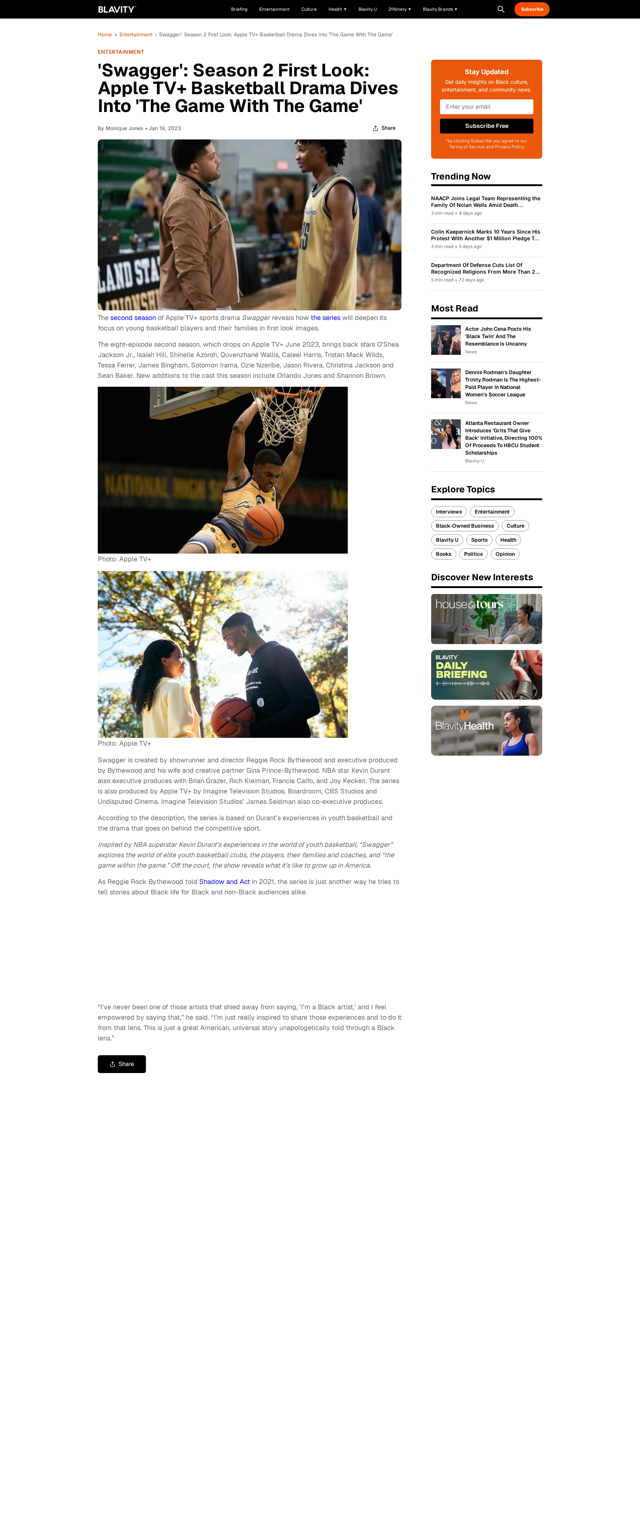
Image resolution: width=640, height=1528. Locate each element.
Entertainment (136, 34)
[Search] (501, 9)
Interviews (449, 511)
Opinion (505, 554)
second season (133, 317)
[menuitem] (338, 9)
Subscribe (532, 9)
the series (325, 317)
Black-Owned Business (465, 525)
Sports (479, 540)
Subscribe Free (487, 126)
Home (105, 34)
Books (443, 554)
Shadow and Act (224, 881)
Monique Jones (124, 128)
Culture (515, 525)
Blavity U (447, 540)
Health (508, 540)
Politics (473, 554)
